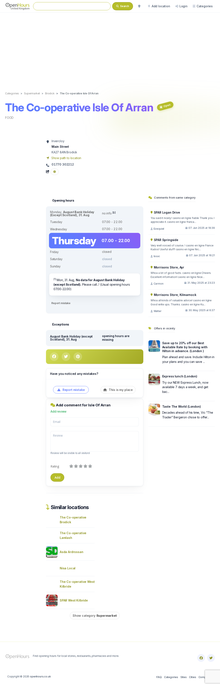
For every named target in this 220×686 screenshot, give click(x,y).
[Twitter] (211, 658)
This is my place (120, 390)
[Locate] (139, 6)
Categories (171, 677)
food (9, 117)
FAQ (159, 677)
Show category (95, 615)
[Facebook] (201, 658)
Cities (192, 677)
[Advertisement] (110, 48)
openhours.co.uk (40, 676)
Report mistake (60, 303)
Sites (183, 677)
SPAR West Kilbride (74, 600)
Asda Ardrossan (71, 552)
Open (167, 105)
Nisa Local (67, 568)
